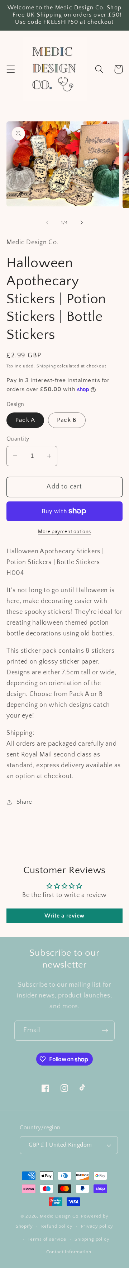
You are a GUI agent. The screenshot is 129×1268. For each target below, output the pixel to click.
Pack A (25, 420)
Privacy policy (97, 1226)
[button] (10, 69)
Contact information (68, 1251)
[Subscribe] (104, 1031)
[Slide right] (82, 223)
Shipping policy (92, 1239)
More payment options (64, 532)
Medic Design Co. (60, 1216)
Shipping (46, 366)
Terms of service (47, 1239)
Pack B (67, 420)
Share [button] (24, 802)
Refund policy (57, 1226)
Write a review (64, 915)
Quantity (17, 439)
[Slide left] (47, 223)
